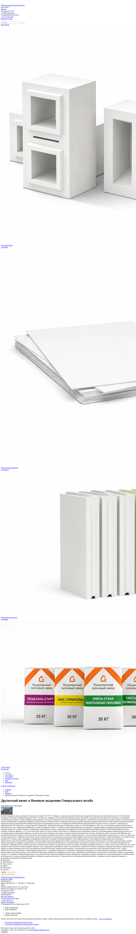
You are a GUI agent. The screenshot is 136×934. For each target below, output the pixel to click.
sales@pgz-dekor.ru (7, 902)
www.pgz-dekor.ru (105, 919)
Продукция (5, 25)
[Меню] (2, 21)
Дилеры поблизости (8, 786)
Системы (8, 775)
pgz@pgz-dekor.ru (7, 896)
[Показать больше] (10, 773)
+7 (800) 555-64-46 (7, 13)
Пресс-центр (7, 864)
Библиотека (7, 868)
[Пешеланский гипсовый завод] (13, 5)
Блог (6, 780)
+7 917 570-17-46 (7, 17)
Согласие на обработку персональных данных (22, 924)
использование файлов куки (39, 930)
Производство (8, 862)
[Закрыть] (24, 23)
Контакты (8, 782)
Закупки (6, 869)
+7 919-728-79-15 (7, 900)
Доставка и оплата (11, 778)
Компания (6, 860)
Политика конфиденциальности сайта (19, 922)
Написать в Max (7, 19)
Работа (5, 866)
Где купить (9, 776)
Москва (3, 9)
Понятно (4, 932)
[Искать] (2, 23)
